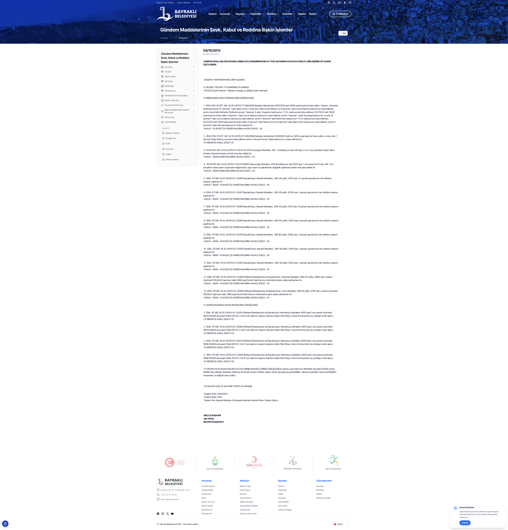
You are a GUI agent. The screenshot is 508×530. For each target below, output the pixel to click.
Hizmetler (287, 13)
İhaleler (302, 13)
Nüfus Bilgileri (283, 502)
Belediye (271, 13)
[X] (334, 2)
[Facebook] (344, 2)
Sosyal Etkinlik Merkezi (249, 506)
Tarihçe (281, 486)
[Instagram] (339, 2)
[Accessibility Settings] (329, 2)
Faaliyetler (255, 13)
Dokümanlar (206, 494)
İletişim (313, 13)
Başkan (213, 13)
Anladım (465, 523)
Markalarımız (207, 513)
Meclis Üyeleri (207, 506)
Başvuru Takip (245, 486)
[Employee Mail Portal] (350, 2)
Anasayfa (164, 38)
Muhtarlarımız (207, 510)
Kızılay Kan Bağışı (285, 510)
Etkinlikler (320, 490)
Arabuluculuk (245, 510)
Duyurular (320, 486)
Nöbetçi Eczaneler (323, 498)
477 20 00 (197, 2)
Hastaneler (282, 490)
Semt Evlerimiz (246, 498)
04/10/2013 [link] (183, 38)
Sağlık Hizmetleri (246, 502)
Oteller (280, 494)
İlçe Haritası (282, 506)
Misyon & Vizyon (208, 502)
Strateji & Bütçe (207, 490)
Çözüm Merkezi (183, 2)
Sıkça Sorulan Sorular (248, 513)
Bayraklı (240, 13)
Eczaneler (282, 498)
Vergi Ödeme (245, 490)
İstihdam (243, 494)
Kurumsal (225, 13)
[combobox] (341, 524)
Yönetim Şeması (208, 486)
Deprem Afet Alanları (165, 2)
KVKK (204, 498)
